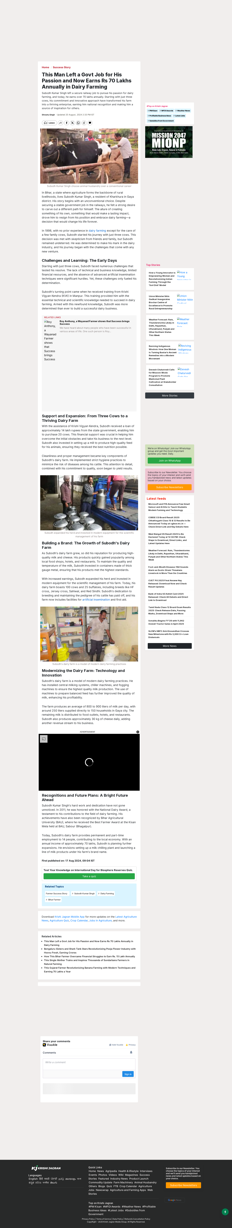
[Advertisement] (89, 386)
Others (93, 1186)
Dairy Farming (107, 893)
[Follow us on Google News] (174, 1199)
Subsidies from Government (161, 121)
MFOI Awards (167, 111)
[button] (137, 732)
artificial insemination (96, 599)
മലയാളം (70, 1178)
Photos (102, 1174)
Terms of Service (103, 1219)
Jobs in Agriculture (100, 920)
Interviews (146, 1171)
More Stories (169, 395)
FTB (115, 1186)
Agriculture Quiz (59, 920)
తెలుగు (53, 1182)
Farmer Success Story (56, 893)
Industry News (119, 1178)
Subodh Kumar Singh (84, 893)
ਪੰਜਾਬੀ (54, 1178)
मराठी (46, 1178)
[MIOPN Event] (169, 141)
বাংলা (79, 1178)
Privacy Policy (88, 1219)
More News (169, 645)
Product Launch (139, 1178)
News (100, 1171)
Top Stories (153, 265)
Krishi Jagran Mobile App (70, 916)
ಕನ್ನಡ (32, 1182)
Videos (113, 1174)
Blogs (101, 1186)
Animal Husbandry (145, 1182)
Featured (103, 1178)
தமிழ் (61, 1178)
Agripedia (111, 1171)
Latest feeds (156, 498)
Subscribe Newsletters (169, 487)
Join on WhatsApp (170, 460)
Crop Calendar (79, 920)
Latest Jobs (180, 116)
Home (92, 1171)
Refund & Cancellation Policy (137, 1219)
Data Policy (118, 1219)
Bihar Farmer (54, 900)
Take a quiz (89, 876)
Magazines (131, 1174)
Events (93, 1174)
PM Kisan (153, 111)
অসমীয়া (46, 1182)
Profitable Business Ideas (160, 116)
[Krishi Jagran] (45, 1168)
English (33, 1178)
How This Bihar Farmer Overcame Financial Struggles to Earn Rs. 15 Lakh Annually (89, 956)
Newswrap (102, 1190)
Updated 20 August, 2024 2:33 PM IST (75, 115)
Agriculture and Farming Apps (128, 1190)
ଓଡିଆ (38, 1182)
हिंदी (41, 1178)
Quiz (109, 1186)
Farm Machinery (123, 1182)
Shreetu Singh (48, 115)
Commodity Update (100, 1182)
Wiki (121, 1174)
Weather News (183, 111)
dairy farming (97, 230)
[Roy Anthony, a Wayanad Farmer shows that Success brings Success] (51, 341)
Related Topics (54, 886)
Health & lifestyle (128, 1171)
